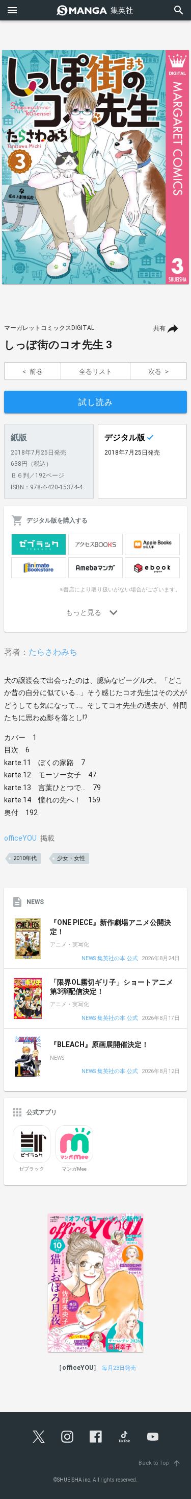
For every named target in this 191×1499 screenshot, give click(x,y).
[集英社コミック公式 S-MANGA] (96, 10)
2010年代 (25, 858)
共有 (159, 328)
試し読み (95, 402)
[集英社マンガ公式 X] (38, 1436)
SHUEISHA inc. (74, 1480)
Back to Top (160, 1463)
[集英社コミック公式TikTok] (124, 1436)
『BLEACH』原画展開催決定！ (99, 1044)
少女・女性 (71, 858)
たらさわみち (53, 652)
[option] (95, 167)
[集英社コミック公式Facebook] (96, 1436)
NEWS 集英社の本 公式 (109, 959)
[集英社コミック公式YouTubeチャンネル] (153, 1436)
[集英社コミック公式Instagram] (67, 1436)
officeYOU (20, 838)
